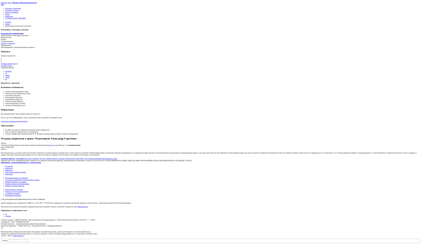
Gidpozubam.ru (18, 236)
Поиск (5, 240)
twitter (7, 77)
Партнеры (9, 174)
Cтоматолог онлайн (12, 193)
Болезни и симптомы (13, 8)
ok (6, 79)
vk (6, 73)
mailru (7, 75)
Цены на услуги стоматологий (16, 191)
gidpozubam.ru (83, 207)
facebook (8, 71)
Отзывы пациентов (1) (9, 64)
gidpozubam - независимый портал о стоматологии (21, 162)
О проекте (9, 166)
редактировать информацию (12, 33)
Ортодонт (11, 43)
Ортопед (4, 43)
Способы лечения (12, 10)
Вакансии (9, 170)
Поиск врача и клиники (14, 189)
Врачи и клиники (11, 12)
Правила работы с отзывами (15, 182)
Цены (7, 14)
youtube (8, 216)
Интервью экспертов (13, 195)
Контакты (9, 168)
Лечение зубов (52, 145)
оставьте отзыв (6, 66)
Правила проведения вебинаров (17, 184)
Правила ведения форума (14, 186)
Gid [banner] (2, 5)
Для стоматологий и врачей (15, 172)
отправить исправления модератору (14, 121)
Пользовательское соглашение (16, 178)
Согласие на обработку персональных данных (22, 180)
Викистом (9, 16)
